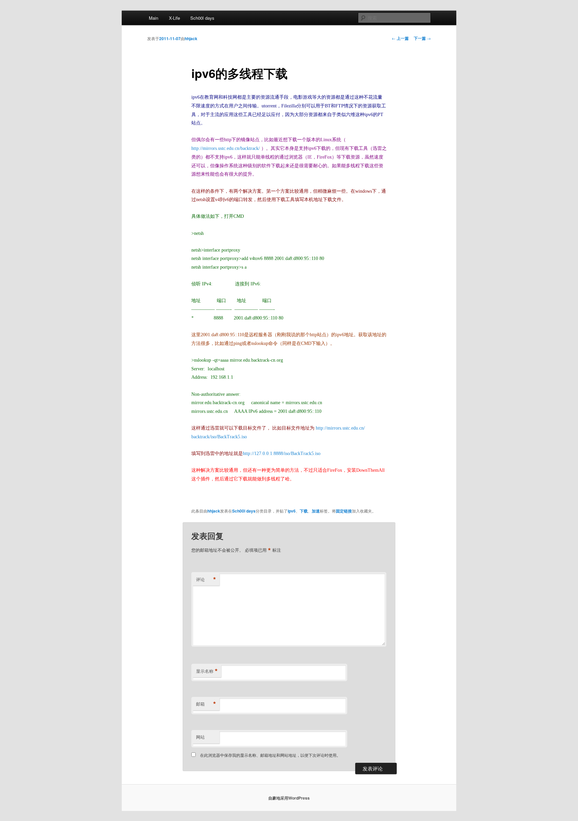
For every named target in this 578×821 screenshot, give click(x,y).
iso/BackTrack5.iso (229, 436)
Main (153, 18)
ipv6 (292, 511)
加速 (316, 511)
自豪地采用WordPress (289, 798)
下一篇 (422, 38)
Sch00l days (202, 18)
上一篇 (400, 38)
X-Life (174, 18)
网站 (200, 737)
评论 (206, 579)
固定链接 (344, 511)
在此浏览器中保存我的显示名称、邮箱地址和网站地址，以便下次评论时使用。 (270, 755)
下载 (304, 511)
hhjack (191, 38)
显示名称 (207, 671)
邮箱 (206, 704)
